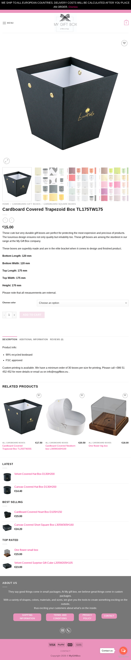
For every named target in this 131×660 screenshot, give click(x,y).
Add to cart (32, 314)
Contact (65, 651)
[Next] (122, 102)
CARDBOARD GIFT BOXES (26, 204)
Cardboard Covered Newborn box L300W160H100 (60, 447)
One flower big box (98, 445)
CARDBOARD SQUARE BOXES (60, 204)
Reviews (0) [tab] (56, 339)
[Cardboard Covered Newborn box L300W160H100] (65, 416)
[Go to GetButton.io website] (123, 657)
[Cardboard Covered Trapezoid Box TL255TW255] (22, 416)
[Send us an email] (62, 630)
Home (5, 204)
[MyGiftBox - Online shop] (65, 23)
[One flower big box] (109, 416)
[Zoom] (7, 161)
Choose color (9, 303)
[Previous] (9, 102)
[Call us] (68, 630)
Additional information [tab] (33, 339)
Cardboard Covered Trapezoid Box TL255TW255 (16, 447)
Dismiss (73, 7)
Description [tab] (9, 339)
